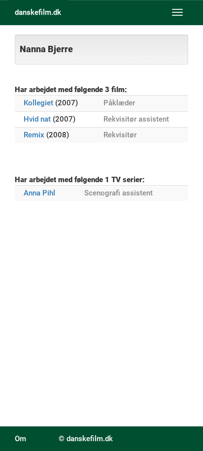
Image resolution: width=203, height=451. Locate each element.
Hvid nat (37, 119)
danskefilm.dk (38, 12)
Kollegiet (38, 102)
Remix (34, 134)
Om (20, 438)
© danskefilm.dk (86, 438)
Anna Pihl (39, 193)
